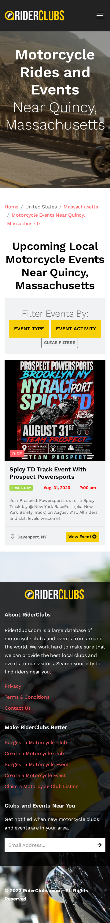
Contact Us (18, 708)
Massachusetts (81, 207)
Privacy (13, 686)
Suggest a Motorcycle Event (37, 764)
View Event (80, 536)
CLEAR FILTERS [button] (59, 342)
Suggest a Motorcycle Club (36, 742)
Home (11, 207)
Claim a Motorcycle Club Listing (42, 786)
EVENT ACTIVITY (76, 329)
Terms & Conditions (27, 697)
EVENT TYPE (29, 329)
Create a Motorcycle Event (35, 775)
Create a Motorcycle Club (34, 753)
